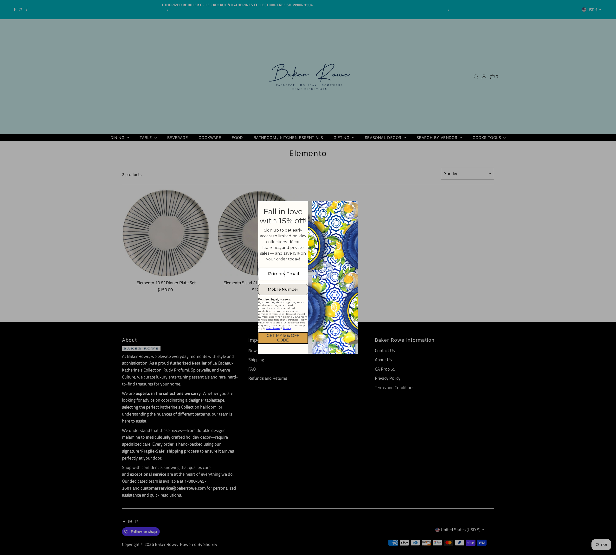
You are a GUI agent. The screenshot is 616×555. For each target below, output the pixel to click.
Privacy (287, 328)
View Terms (273, 328)
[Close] (353, 206)
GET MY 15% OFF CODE (283, 337)
